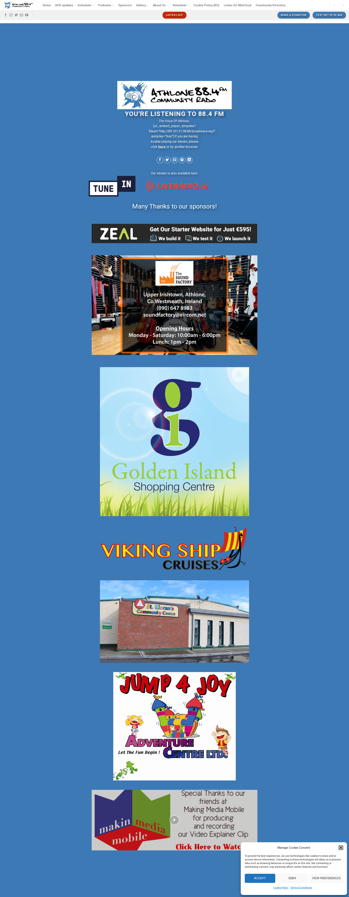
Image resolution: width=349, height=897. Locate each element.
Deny (292, 878)
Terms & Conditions (301, 887)
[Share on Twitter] (167, 160)
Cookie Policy (280, 887)
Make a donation (293, 15)
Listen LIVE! (174, 15)
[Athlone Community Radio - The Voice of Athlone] (18, 5)
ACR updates (64, 5)
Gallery (141, 5)
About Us (159, 5)
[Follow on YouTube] (26, 15)
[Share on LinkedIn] (189, 160)
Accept (260, 878)
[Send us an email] (21, 15)
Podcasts (104, 5)
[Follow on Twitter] (16, 15)
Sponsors (125, 5)
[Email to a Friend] (174, 160)
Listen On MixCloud (237, 5)
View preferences (326, 878)
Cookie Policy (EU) (206, 5)
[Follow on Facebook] (5, 15)
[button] (341, 848)
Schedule (84, 5)
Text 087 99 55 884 (329, 15)
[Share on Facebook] (160, 160)
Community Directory (270, 5)
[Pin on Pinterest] (182, 160)
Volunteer (180, 5)
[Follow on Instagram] (11, 15)
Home (47, 5)
